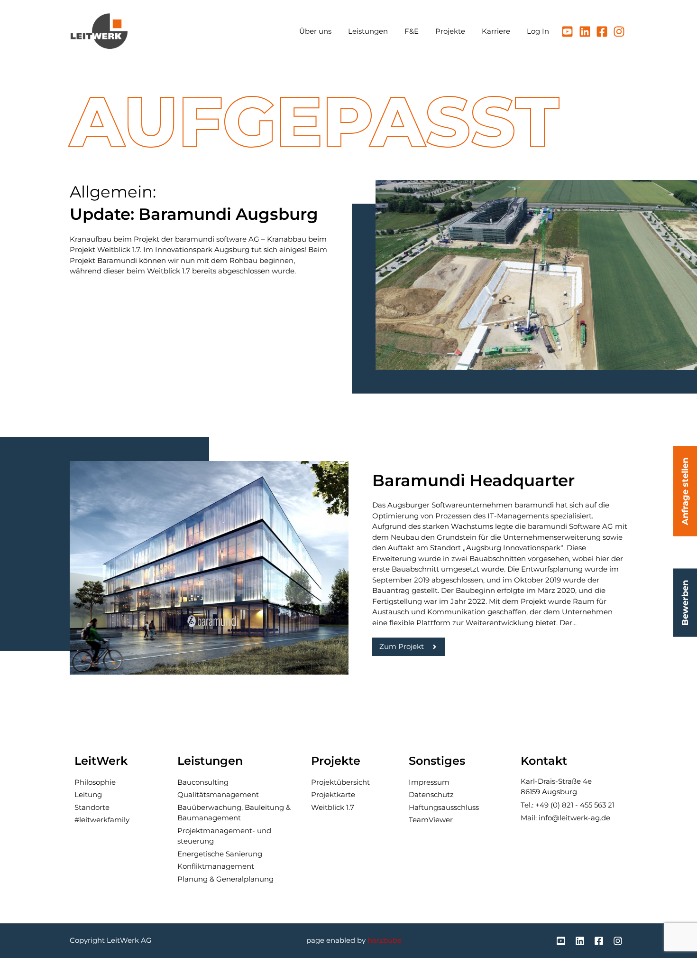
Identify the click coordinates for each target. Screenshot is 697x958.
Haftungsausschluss (444, 807)
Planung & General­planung (225, 878)
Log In (538, 31)
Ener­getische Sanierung (219, 853)
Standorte (92, 807)
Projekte (450, 31)
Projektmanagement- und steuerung (224, 836)
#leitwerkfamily (101, 819)
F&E (411, 31)
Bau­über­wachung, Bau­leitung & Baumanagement (234, 813)
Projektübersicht (340, 782)
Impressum (429, 782)
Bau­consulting (203, 782)
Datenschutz (431, 794)
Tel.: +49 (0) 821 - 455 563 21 (567, 804)
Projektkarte (333, 794)
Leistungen (368, 31)
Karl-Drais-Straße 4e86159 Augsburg (556, 787)
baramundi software (211, 239)
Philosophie (95, 782)
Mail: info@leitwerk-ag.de (565, 817)
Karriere (496, 31)
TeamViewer (431, 819)
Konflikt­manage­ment (215, 866)
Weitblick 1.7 (332, 807)
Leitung (88, 794)
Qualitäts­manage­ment (218, 794)
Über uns (315, 31)
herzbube (384, 940)
